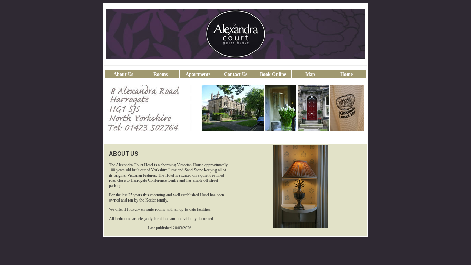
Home (347, 74)
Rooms (160, 74)
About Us (123, 74)
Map (310, 74)
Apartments (198, 74)
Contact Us (235, 74)
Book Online (273, 74)
